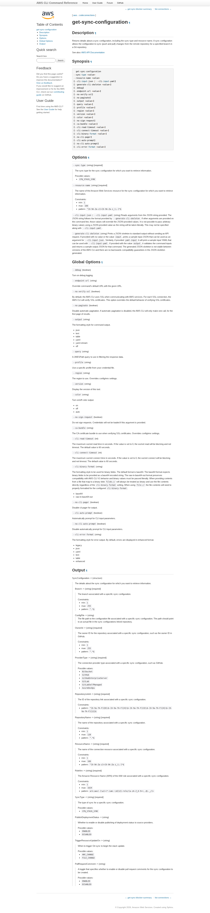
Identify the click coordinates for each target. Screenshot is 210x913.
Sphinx (170, 907)
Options (42, 38)
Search (60, 60)
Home (85, 3)
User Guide (97, 3)
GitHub (120, 3)
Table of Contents (49, 24)
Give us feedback (44, 83)
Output (42, 44)
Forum (110, 3)
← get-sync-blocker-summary (138, 9)
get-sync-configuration (46, 29)
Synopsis (43, 35)
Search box (41, 56)
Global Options (46, 41)
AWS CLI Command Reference (57, 2)
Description (44, 32)
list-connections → (163, 9)
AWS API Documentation (93, 52)
